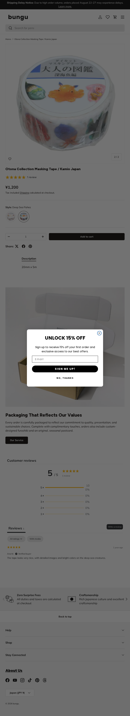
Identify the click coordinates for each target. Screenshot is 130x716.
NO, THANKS (65, 378)
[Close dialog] (99, 333)
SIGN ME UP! (65, 369)
